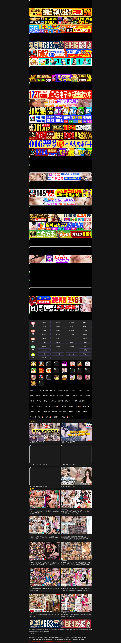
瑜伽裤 (71, 342)
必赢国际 (45, 395)
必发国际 (74, 401)
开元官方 (39, 411)
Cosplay (72, 326)
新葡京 (31, 395)
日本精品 (58, 326)
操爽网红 (67, 395)
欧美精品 (71, 322)
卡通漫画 (44, 346)
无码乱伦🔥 (86, 406)
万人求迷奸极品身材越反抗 (38, 486)
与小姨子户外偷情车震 (68, 442)
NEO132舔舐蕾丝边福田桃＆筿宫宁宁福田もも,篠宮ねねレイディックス (75, 512)
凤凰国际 (52, 395)
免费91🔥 (40, 417)
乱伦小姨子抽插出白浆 (68, 486)
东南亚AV (85, 330)
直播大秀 (85, 411)
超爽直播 (75, 395)
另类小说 (44, 358)
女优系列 (58, 338)
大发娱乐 (32, 406)
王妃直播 (39, 401)
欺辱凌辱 (44, 334)
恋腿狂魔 (85, 338)
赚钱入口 (73, 417)
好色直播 (32, 411)
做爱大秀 (78, 411)
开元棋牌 (45, 390)
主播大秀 (32, 401)
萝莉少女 (85, 322)
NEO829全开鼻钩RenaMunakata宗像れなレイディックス (44, 538)
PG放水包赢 (60, 395)
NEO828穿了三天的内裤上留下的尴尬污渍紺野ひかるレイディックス (76, 615)
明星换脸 (58, 342)
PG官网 (39, 390)
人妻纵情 (71, 354)
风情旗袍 (44, 342)
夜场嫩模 (67, 401)
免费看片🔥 (55, 406)
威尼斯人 (32, 390)
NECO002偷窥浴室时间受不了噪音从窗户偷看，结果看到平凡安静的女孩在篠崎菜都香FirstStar (75, 539)
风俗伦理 (85, 354)
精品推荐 (44, 322)
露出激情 (58, 346)
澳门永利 (59, 390)
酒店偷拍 (88, 395)
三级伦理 (44, 326)
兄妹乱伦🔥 (57, 417)
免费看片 (71, 411)
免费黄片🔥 (65, 417)
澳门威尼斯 (33, 417)
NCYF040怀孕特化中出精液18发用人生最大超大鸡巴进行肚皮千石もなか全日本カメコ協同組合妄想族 (76, 590)
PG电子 (66, 390)
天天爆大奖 (47, 411)
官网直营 (52, 390)
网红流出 (71, 334)
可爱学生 (71, 338)
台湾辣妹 (44, 330)
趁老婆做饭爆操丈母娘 (37, 442)
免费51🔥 (78, 406)
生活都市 (44, 354)
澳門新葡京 (40, 406)
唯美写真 (71, 346)
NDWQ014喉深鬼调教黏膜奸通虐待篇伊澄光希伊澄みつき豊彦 (45, 589)
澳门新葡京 (82, 401)
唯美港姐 (71, 330)
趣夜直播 (60, 401)
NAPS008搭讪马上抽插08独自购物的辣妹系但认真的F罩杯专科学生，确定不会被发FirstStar (75, 564)
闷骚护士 (85, 342)
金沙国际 (54, 411)
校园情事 (58, 354)
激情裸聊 (71, 406)
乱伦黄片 (46, 401)
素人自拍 (85, 326)
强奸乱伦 (58, 322)
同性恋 (85, 350)
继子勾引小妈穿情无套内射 (38, 464)
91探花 (58, 334)
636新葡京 (63, 406)
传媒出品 (44, 350)
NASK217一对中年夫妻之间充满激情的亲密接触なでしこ (44, 615)
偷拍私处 (53, 401)
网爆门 (85, 346)
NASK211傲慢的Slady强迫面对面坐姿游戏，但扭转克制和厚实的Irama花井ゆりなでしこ (44, 564)
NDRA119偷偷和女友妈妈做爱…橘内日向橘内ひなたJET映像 (44, 512)
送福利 (87, 390)
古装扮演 (44, 338)
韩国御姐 (58, 330)
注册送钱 (73, 390)
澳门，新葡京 (62, 411)
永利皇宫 (47, 406)
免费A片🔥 (48, 417)
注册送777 (80, 390)
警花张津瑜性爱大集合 (68, 464)
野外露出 (85, 334)
